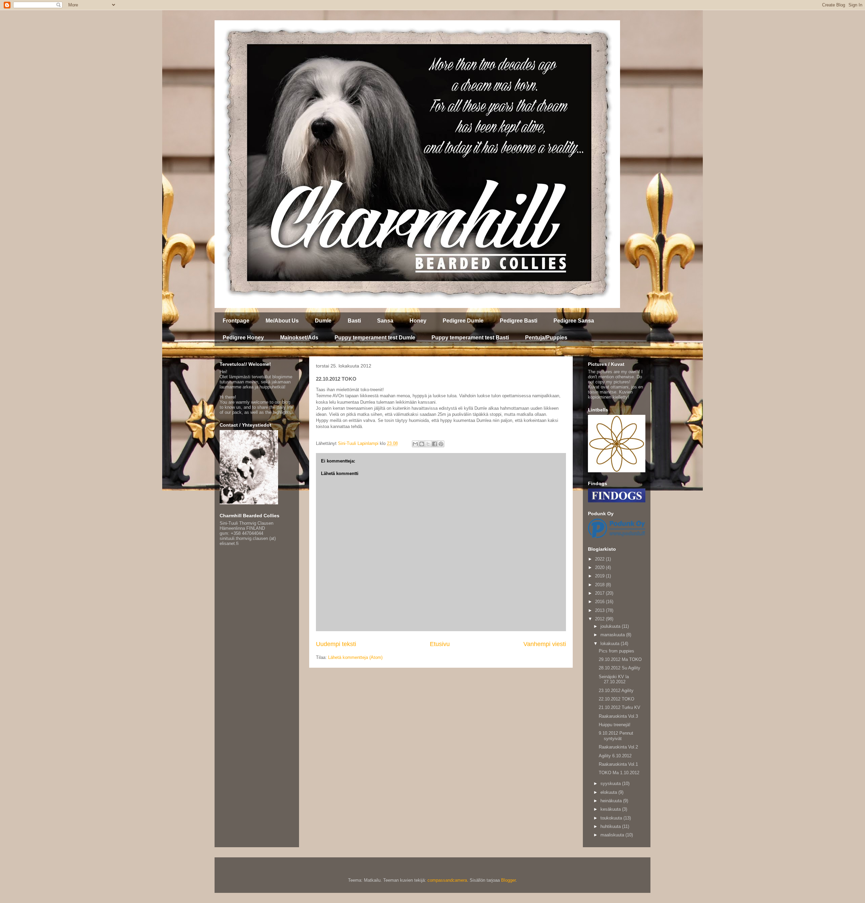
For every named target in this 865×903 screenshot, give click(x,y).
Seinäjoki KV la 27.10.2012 (614, 679)
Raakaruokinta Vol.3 (618, 716)
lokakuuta (610, 643)
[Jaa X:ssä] (428, 444)
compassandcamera (447, 880)
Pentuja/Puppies (546, 337)
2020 (600, 567)
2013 (600, 610)
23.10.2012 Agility (616, 690)
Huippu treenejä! (615, 724)
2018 (600, 584)
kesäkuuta (611, 809)
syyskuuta (611, 783)
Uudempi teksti (336, 644)
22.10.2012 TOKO (616, 699)
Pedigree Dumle (463, 321)
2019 (600, 575)
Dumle (323, 321)
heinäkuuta (611, 800)
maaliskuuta (612, 834)
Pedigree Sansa (573, 321)
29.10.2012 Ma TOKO (620, 659)
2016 (600, 601)
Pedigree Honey (243, 337)
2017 (600, 593)
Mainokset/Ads (299, 337)
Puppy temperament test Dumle (375, 337)
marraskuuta (613, 634)
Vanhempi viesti (544, 644)
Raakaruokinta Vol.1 (618, 764)
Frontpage (236, 321)
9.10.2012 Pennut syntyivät (616, 736)
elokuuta (609, 792)
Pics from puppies (616, 651)
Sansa (385, 321)
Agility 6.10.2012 (615, 755)
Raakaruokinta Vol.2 (618, 747)
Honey (418, 321)
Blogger (508, 880)
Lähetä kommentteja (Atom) (355, 657)
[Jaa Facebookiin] (434, 444)
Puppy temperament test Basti (470, 337)
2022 (600, 559)
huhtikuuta (611, 826)
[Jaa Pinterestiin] (441, 444)
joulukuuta (611, 626)
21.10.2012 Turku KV (619, 707)
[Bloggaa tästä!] (421, 444)
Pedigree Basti (518, 321)
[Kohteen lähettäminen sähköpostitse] (415, 444)
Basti (354, 321)
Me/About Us (282, 321)
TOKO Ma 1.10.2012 (619, 772)
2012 (600, 618)
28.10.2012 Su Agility (619, 667)
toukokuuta (611, 818)
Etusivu (440, 644)
